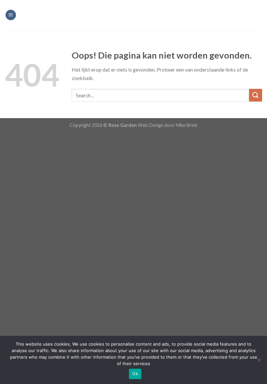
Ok (135, 373)
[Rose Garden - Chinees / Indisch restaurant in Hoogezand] (133, 15)
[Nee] (259, 362)
